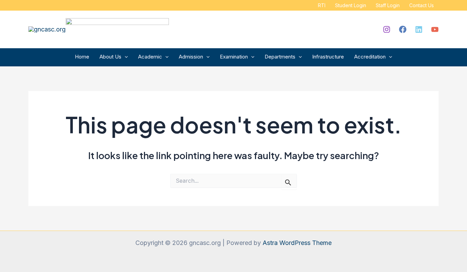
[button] (124, 56)
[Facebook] (402, 29)
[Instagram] (386, 29)
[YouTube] (435, 29)
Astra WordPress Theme (297, 242)
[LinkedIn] (419, 29)
